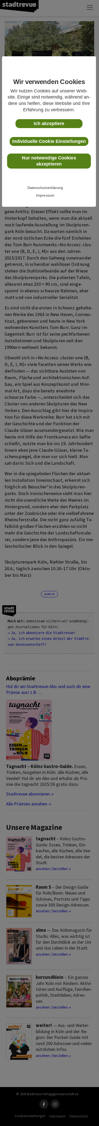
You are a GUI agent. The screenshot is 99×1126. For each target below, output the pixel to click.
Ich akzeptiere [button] (49, 123)
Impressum (45, 195)
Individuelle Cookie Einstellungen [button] (49, 141)
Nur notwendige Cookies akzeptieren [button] (49, 161)
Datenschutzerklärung (45, 188)
